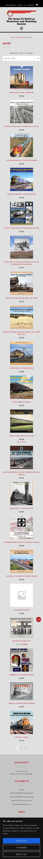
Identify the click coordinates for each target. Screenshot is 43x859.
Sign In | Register (10, 5)
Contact (21, 790)
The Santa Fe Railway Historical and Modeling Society (21, 19)
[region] (21, 838)
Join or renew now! (21, 771)
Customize (21, 847)
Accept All (21, 841)
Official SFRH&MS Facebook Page (21, 793)
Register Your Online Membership (21, 774)
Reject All (21, 854)
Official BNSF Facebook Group (21, 800)
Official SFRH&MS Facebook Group (22, 797)
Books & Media (21, 37)
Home (13, 37)
